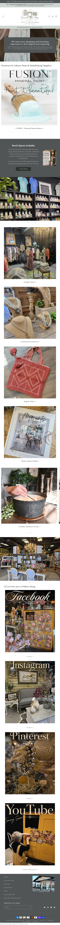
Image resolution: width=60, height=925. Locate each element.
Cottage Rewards (8, 887)
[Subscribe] (30, 907)
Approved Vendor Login (9, 894)
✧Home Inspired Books (29, 461)
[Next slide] (31, 222)
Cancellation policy (35, 922)
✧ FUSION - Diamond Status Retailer (28, 128)
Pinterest (29, 798)
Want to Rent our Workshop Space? (12, 898)
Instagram (29, 727)
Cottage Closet (29, 282)
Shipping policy (51, 920)
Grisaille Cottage (13, 920)
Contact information (26, 922)
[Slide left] (26, 134)
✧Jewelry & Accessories (29, 342)
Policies (6, 891)
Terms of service (43, 920)
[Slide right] (33, 134)
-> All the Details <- (23, 169)
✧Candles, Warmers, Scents (28, 527)
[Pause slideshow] (35, 222)
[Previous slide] (24, 222)
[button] (3, 16)
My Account (7, 884)
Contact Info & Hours (9, 880)
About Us (6, 877)
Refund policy (28, 920)
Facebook (29, 656)
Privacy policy (35, 920)
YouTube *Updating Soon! (29, 869)
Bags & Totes (29, 401)
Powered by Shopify (20, 920)
